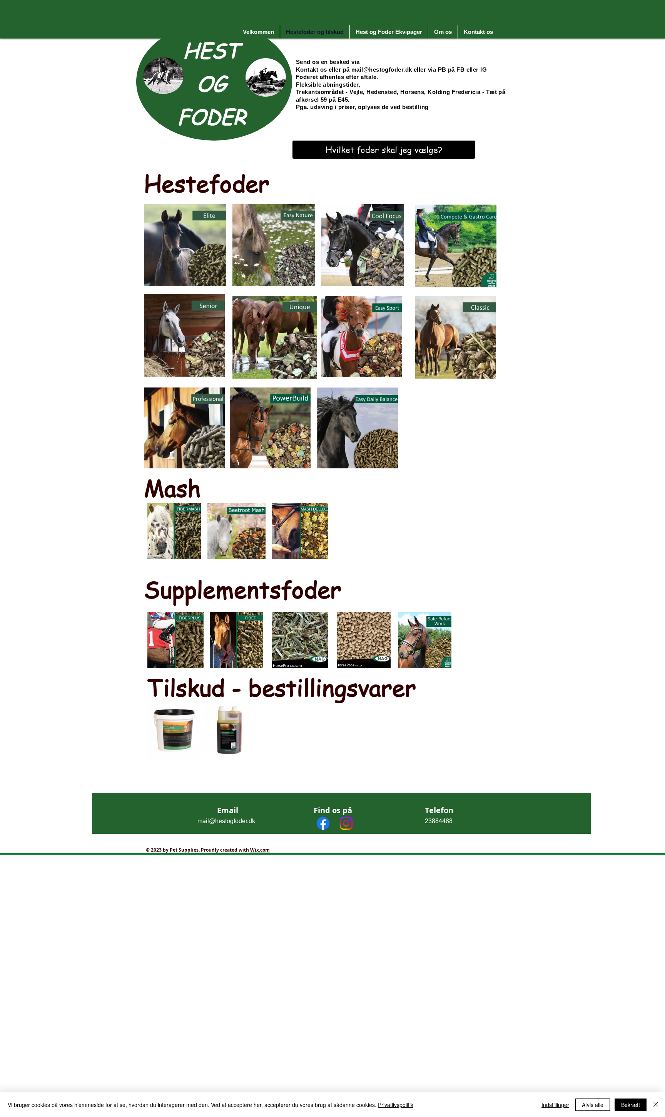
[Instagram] (346, 823)
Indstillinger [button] (555, 1105)
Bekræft (630, 1105)
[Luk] (655, 1105)
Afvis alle (592, 1105)
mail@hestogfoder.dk (381, 69)
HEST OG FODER (211, 83)
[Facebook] (323, 823)
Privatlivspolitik (395, 1105)
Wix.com (260, 850)
